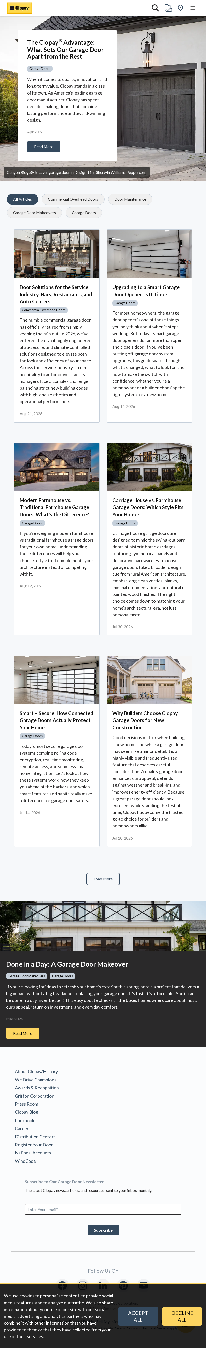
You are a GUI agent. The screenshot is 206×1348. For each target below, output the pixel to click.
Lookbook (24, 1120)
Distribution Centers (35, 1136)
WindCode (25, 1161)
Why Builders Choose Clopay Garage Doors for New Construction (145, 720)
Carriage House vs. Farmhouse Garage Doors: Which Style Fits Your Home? (147, 507)
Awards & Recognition (37, 1087)
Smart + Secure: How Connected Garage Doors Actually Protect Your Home (56, 720)
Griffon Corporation (34, 1096)
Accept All (138, 1316)
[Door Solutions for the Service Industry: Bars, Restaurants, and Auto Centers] (56, 254)
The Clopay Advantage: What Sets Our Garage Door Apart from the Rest (65, 49)
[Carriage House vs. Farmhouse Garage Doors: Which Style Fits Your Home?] (149, 467)
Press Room (26, 1104)
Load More (103, 878)
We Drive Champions (35, 1079)
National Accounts (33, 1152)
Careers (23, 1128)
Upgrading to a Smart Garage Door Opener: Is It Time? (146, 290)
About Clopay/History (36, 1071)
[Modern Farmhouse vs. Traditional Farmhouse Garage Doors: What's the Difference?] (56, 467)
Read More (43, 146)
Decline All (182, 1316)
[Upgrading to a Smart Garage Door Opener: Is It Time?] (149, 254)
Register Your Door (34, 1144)
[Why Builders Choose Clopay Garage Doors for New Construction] (149, 680)
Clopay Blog (26, 1112)
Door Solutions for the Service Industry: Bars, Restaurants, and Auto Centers (56, 294)
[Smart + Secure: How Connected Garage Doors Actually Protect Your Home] (56, 680)
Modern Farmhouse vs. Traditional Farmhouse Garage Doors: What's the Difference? (54, 507)
